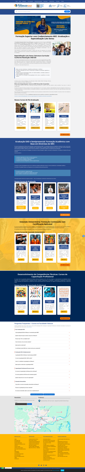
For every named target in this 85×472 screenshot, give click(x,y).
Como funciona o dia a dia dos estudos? (23, 341)
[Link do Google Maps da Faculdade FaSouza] (42, 419)
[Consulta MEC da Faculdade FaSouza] (40, 5)
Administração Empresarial (63, 452)
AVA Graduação (17, 441)
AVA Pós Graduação (18, 442)
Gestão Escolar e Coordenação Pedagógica (49, 447)
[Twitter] (41, 465)
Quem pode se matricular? (20, 345)
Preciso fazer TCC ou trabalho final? (22, 338)
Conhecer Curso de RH (64, 207)
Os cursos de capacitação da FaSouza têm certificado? (26, 371)
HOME (15, 439)
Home (17, 1)
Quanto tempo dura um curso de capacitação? (24, 377)
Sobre (20, 1)
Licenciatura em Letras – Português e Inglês (33, 440)
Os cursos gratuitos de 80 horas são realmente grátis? (26, 374)
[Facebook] (39, 465)
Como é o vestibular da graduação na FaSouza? (24, 361)
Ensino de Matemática (47, 457)
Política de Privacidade (56, 470)
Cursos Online (17, 446)
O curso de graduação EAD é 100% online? (23, 358)
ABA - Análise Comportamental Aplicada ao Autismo (49, 442)
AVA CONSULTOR (17, 440)
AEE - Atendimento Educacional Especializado (49, 450)
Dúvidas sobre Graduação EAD (49, 394)
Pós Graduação (17, 455)
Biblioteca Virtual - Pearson (34, 447)
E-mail (16, 402)
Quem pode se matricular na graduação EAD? (24, 364)
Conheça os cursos (21, 127)
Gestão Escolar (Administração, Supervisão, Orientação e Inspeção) (49, 452)
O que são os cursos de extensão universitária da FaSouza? (27, 384)
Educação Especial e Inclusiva (49, 440)
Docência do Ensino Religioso (49, 458)
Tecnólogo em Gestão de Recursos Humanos (34, 445)
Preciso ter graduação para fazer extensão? (23, 387)
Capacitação (45, 1)
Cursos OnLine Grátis (18, 447)
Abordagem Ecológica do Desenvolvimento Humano (63, 442)
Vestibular (16, 458)
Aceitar (62, 470)
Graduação (24, 1)
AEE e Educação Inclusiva (62, 456)
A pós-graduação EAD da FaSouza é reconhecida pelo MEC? (27, 332)
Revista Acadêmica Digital (19, 456)
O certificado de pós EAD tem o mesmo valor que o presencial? (27, 348)
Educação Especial (47, 439)
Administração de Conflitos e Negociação (63, 451)
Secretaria (57, 1)
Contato (62, 1)
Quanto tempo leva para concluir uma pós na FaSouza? (26, 335)
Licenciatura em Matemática (34, 441)
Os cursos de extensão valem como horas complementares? (27, 390)
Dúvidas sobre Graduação (34, 446)
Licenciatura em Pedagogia (34, 442)
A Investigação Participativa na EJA (64, 440)
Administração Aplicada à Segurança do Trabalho (62, 447)
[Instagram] (43, 465)
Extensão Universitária (38, 1)
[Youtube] (46, 465)
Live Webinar (16, 452)
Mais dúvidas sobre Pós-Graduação (36, 394)
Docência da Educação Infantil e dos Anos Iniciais (49, 456)
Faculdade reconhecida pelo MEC (20, 450)
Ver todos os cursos (65, 134)
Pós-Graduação (30, 1)
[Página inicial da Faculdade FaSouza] (23, 5)
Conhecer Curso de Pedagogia (21, 207)
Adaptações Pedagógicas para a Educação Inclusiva (64, 445)
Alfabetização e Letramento (48, 445)
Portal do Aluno (51, 1)
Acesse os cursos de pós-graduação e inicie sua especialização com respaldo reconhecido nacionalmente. (33, 96)
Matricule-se (21, 259)
